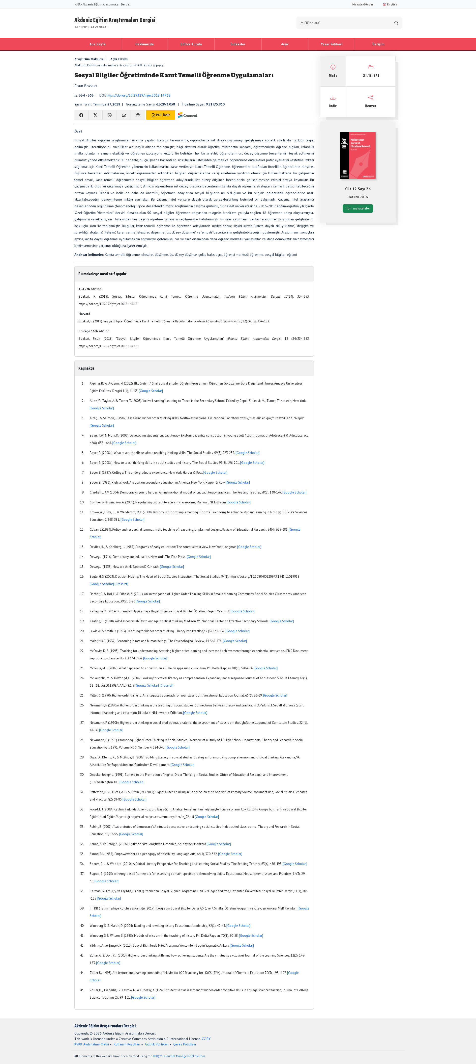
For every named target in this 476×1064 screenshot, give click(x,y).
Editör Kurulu (191, 44)
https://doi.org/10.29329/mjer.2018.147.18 (139, 95)
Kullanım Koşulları (127, 1044)
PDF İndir (162, 115)
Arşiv (285, 44)
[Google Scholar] (151, 391)
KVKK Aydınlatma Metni (91, 1044)
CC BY (206, 1039)
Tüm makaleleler (358, 208)
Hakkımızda (144, 44)
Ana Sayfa (97, 44)
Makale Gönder (362, 4)
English (391, 4)
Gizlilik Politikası (156, 1044)
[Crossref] (121, 584)
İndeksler (238, 44)
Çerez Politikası (184, 1044)
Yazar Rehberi (331, 44)
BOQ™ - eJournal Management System (179, 1056)
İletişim (378, 44)
